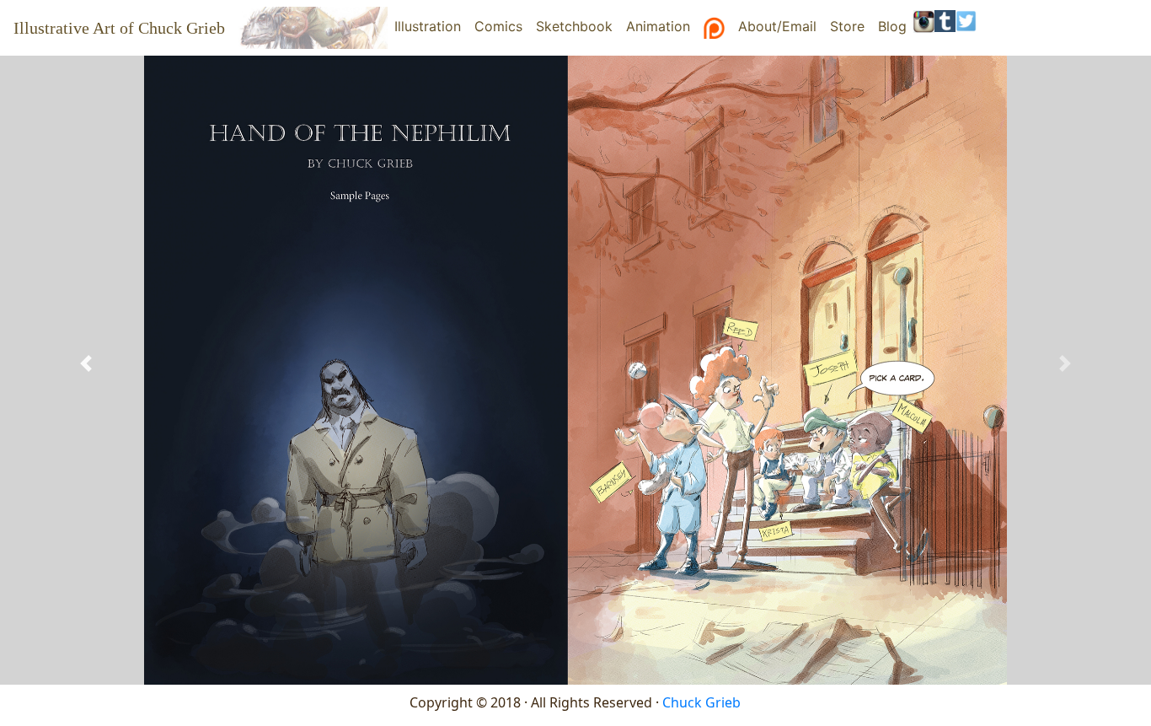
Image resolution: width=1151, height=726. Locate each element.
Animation (658, 26)
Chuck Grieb (701, 702)
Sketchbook (574, 26)
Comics (498, 26)
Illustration (431, 26)
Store (847, 26)
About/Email (777, 26)
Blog (892, 26)
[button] (86, 363)
